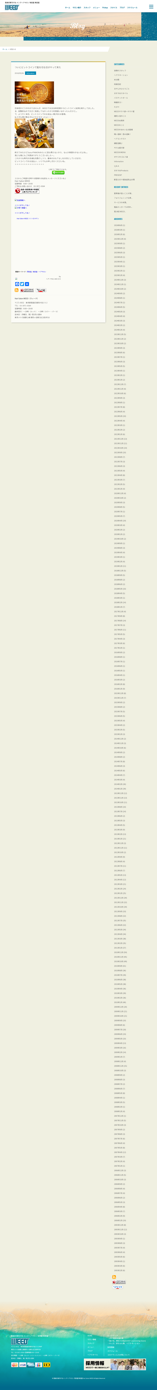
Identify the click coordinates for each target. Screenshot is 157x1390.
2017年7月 (118, 625)
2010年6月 (118, 979)
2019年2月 (118, 561)
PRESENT (118, 175)
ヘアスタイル (92, 1354)
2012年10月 (118, 852)
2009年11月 (118, 1011)
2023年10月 (118, 343)
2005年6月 (118, 1252)
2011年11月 (118, 902)
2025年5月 (118, 257)
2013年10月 (118, 802)
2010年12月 (118, 952)
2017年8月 (118, 620)
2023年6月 (118, 361)
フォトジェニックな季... (123, 198)
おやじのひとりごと (122, 88)
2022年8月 (118, 402)
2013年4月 (118, 825)
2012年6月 (118, 870)
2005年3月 (118, 1266)
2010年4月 (118, 988)
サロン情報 (91, 1339)
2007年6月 (118, 1143)
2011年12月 (118, 898)
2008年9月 (118, 1075)
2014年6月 (118, 766)
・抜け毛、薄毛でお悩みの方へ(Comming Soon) (126, 1341)
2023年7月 (118, 357)
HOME (89, 1335)
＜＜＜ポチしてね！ (22, 205)
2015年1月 (118, 734)
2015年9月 (118, 702)
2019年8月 (118, 548)
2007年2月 (118, 1161)
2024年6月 (118, 307)
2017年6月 (118, 629)
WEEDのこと (119, 125)
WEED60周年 (119, 120)
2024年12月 (118, 280)
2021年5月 (118, 470)
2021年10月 (118, 448)
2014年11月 (118, 743)
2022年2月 (118, 429)
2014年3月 (118, 779)
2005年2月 (118, 1270)
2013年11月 (118, 798)
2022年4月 (118, 420)
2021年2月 (118, 484)
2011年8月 (118, 916)
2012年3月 (118, 884)
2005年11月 (118, 1229)
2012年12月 (118, 843)
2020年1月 (118, 534)
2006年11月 (118, 1175)
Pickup (105, 7)
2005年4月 (118, 1261)
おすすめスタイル (121, 93)
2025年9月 (118, 243)
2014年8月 (118, 757)
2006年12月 (118, 1170)
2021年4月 (118, 475)
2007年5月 (118, 1147)
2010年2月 (118, 998)
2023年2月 (118, 375)
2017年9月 (118, 616)
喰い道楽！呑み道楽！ (122, 134)
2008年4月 (118, 1097)
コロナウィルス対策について (118, 1355)
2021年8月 (118, 457)
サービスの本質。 (121, 202)
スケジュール (132, 7)
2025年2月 (118, 270)
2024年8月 (118, 298)
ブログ (122, 7)
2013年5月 (118, 820)
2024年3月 (118, 320)
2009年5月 (118, 1038)
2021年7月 (118, 461)
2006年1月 (118, 1220)
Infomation (119, 161)
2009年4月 (118, 1043)
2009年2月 (118, 1052)
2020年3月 (118, 525)
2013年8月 (118, 807)
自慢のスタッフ (120, 70)
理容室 (29, 272)
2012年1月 (118, 893)
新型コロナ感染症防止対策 (124, 179)
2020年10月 (118, 498)
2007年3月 (118, 1157)
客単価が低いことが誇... (123, 193)
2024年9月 (118, 293)
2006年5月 (118, 1202)
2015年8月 (118, 707)
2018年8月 (118, 579)
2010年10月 (118, 961)
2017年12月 (118, 611)
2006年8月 (118, 1188)
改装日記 (117, 84)
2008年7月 (118, 1084)
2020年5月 (118, 516)
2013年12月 (118, 793)
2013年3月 (118, 829)
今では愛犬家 (119, 148)
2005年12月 (118, 1225)
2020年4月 (118, 520)
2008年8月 (118, 1079)
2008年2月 (118, 1107)
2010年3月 (118, 993)
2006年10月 (118, 1179)
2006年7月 (118, 1193)
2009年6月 (118, 1034)
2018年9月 (118, 575)
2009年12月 (118, 1007)
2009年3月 (118, 1047)
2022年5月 (118, 416)
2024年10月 (118, 289)
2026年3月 (118, 230)
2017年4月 (118, 639)
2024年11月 (118, 284)
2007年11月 (118, 1120)
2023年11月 (118, 339)
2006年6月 (118, 1197)
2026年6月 (118, 225)
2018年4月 (118, 593)
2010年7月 (118, 975)
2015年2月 (118, 729)
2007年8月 (118, 1134)
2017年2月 (118, 648)
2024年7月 (118, 302)
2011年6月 (118, 925)
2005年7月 (118, 1247)
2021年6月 (118, 466)
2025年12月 (118, 239)
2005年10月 (118, 1234)
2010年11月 (118, 957)
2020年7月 (118, 511)
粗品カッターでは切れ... (123, 207)
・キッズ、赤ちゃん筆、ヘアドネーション (123, 1343)
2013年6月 (118, 816)
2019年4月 (118, 552)
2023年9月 (118, 348)
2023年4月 (118, 370)
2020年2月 (118, 529)
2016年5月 (118, 670)
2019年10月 (118, 539)
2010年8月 (118, 970)
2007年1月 (118, 1166)
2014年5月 (118, 770)
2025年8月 (118, 248)
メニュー (96, 7)
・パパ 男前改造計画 (115, 1338)
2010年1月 (118, 1002)
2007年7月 (118, 1138)
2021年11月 (118, 443)
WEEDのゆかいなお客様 (123, 129)
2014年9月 (118, 752)
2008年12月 (118, 1061)
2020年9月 (118, 502)
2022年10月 (118, 393)
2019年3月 (118, 557)
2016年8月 (118, 657)
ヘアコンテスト (120, 138)
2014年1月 (118, 788)
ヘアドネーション (121, 75)
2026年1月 (118, 234)
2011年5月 (118, 929)
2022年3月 (118, 425)
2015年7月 (118, 711)
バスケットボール (121, 98)
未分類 (116, 79)
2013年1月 (118, 838)
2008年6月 (118, 1088)
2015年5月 (118, 720)
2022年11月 (118, 389)
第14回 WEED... (120, 211)
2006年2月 (118, 1216)
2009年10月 (118, 1016)
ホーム (67, 7)
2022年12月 (118, 384)
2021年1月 (118, 489)
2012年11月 (118, 848)
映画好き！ (118, 102)
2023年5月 (118, 366)
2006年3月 (118, 1211)
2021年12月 (118, 439)
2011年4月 (118, 934)
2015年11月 (118, 698)
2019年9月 (118, 543)
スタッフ (87, 7)
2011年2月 (118, 943)
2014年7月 (118, 761)
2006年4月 (118, 1207)
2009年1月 (118, 1057)
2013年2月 (118, 834)
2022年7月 (118, 407)
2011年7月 (118, 920)
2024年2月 (118, 325)
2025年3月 (118, 266)
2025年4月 (118, 261)
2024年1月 (118, 330)
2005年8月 (118, 1243)
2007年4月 (118, 1152)
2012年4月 (118, 879)
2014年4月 (118, 775)
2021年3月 (118, 479)
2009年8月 (118, 1025)
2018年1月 (118, 607)
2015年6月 (118, 716)
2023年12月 (118, 334)
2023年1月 (118, 380)
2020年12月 (118, 493)
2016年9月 (118, 652)
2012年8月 (118, 861)
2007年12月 (118, 1116)
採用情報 (110, 1347)
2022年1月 (118, 434)
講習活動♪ (118, 143)
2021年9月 (118, 452)
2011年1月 (118, 948)
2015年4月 (118, 725)
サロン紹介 (77, 7)
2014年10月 (118, 748)
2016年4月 (118, 675)
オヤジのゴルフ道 (121, 157)
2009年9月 (118, 1020)
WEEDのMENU (120, 152)
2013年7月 (118, 811)
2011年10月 (118, 907)
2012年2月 (118, 888)
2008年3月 (118, 1102)
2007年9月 (118, 1129)
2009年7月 (118, 1029)
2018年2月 (118, 602)
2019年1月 (118, 566)
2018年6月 (118, 584)
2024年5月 (118, 311)
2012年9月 (118, 857)
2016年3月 (118, 679)
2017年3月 (118, 643)
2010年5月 (118, 984)
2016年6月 (118, 666)
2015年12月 (118, 693)
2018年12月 (118, 570)
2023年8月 (118, 352)
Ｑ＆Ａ (116, 166)
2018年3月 (118, 598)
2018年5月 (118, 589)
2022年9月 (118, 398)
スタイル (113, 7)
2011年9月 (118, 911)
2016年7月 (118, 661)
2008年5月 (118, 1093)
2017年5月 (118, 634)
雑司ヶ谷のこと (120, 116)
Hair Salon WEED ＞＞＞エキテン (28, 218)
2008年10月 (118, 1070)
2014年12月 (118, 738)
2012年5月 (118, 875)
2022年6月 (118, 411)
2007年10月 (118, 1125)
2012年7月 (118, 866)
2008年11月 (118, 1066)
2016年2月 (118, 684)
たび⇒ (116, 107)
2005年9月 (118, 1238)
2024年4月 (118, 316)
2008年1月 (118, 1111)
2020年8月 (118, 507)
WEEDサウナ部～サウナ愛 (124, 111)
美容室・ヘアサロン (39, 272)
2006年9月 (118, 1184)
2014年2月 (118, 784)
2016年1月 (118, 689)
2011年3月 (118, 938)
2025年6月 (118, 252)
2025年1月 (118, 275)
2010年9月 (118, 966)
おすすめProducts (121, 170)
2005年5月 (118, 1257)
